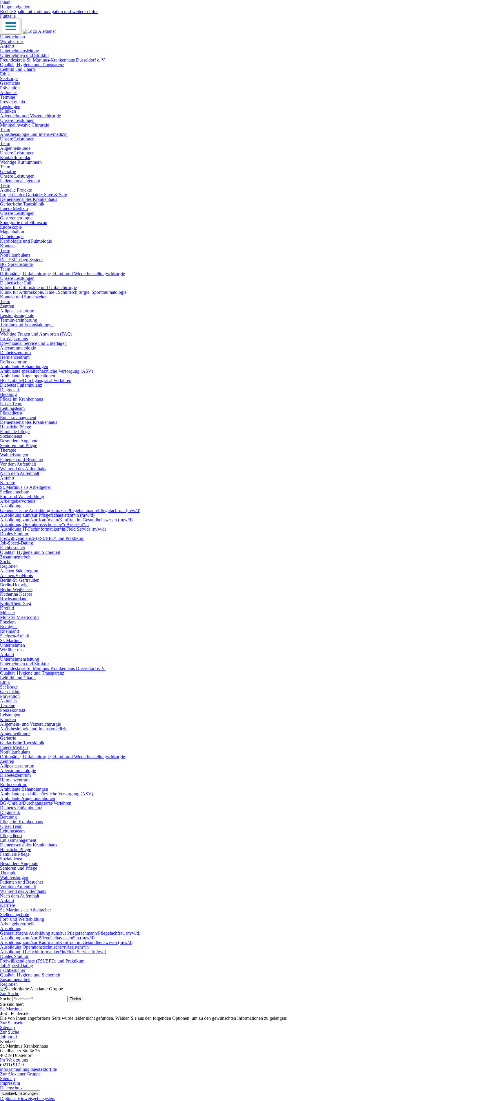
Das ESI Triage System (21, 259)
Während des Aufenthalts (23, 468)
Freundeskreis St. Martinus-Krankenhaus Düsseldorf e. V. (53, 59)
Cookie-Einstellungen (20, 1093)
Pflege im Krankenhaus (21, 399)
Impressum (10, 1083)
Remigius (8, 626)
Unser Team (11, 403)
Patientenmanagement (20, 180)
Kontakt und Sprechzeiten (24, 296)
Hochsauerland (14, 598)
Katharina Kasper (16, 594)
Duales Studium (14, 533)
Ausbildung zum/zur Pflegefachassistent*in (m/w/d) (47, 515)
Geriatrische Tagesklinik (22, 203)
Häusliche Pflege (15, 426)
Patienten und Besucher (21, 459)
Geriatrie (8, 171)
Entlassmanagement (18, 417)
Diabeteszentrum (15, 352)
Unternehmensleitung (19, 50)
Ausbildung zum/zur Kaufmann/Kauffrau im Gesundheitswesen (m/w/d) (66, 519)
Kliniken (8, 111)
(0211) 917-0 (12, 1064)
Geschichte (10, 83)
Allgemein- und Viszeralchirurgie (30, 115)
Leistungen (10, 106)
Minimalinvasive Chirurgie (24, 124)
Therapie (8, 450)
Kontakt (7, 245)
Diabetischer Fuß (15, 282)
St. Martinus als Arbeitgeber (25, 487)
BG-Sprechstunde (16, 264)
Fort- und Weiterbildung (22, 496)
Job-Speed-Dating (16, 542)
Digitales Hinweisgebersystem (27, 1098)
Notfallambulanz (15, 255)
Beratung (8, 394)
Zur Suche (9, 1032)
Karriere (7, 482)
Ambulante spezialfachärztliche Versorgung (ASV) (46, 371)
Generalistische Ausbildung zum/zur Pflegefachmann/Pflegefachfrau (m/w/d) (70, 510)
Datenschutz (11, 1087)
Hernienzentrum (15, 357)
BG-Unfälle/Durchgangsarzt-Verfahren (35, 380)
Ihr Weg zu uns (14, 338)
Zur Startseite (12, 1022)
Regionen (9, 566)
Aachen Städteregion (19, 570)
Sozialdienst (11, 436)
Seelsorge (9, 78)
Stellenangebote (14, 491)
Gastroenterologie (16, 217)
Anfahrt (7, 46)
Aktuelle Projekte (16, 190)
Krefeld (7, 608)
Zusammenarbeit (15, 556)
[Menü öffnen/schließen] (10, 27)
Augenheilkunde (15, 148)
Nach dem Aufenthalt (19, 473)
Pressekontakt (12, 101)
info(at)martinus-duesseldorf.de (28, 1069)
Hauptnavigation (15, 6)
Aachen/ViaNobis (16, 575)
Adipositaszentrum (17, 310)
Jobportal (8, 1036)
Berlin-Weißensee (16, 589)
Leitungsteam (12, 408)
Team (5, 129)
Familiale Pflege (15, 431)
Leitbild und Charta (18, 69)
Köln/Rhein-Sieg (15, 603)
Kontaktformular (15, 157)
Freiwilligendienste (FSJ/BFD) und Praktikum (42, 538)
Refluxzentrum (13, 361)
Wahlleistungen (14, 454)
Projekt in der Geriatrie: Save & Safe (33, 194)
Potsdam (8, 621)
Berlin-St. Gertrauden (19, 580)
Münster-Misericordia (19, 617)
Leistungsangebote (17, 315)
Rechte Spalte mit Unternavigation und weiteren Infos (49, 11)
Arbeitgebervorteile (17, 501)
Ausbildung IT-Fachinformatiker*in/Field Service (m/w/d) (53, 529)
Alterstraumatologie (18, 347)
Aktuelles (8, 92)
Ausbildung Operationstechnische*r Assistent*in (44, 524)
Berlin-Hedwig (14, 584)
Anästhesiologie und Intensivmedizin (34, 134)
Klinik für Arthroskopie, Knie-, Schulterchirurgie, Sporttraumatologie (63, 292)
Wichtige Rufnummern (21, 162)
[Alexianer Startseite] (39, 31)
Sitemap (7, 1027)
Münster (7, 612)
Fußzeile (8, 16)
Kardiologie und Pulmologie (26, 241)
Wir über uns (11, 41)
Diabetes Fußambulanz (21, 385)
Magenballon (12, 231)
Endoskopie (11, 227)
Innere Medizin (14, 208)
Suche (5, 561)
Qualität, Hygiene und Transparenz (32, 64)
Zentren (7, 306)
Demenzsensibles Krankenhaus (28, 199)
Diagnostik (10, 389)
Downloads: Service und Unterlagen (33, 343)
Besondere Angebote (19, 440)
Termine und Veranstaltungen (27, 324)
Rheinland (9, 631)
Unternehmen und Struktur (24, 55)
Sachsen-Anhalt (14, 635)
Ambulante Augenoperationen (27, 375)
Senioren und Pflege (18, 445)
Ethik (5, 73)
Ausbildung (10, 505)
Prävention (10, 87)
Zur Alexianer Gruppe (20, 1073)
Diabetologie (11, 236)
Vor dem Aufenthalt (18, 464)
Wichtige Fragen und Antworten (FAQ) (36, 333)
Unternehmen (12, 36)
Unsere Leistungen (17, 120)
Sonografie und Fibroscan (23, 222)
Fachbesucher (12, 547)
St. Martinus (11, 640)
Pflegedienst (11, 412)
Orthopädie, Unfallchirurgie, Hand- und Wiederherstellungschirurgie (62, 273)
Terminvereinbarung (18, 320)
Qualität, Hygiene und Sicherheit (30, 552)
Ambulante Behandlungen (24, 366)
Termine (7, 97)
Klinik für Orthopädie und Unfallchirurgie (38, 287)
